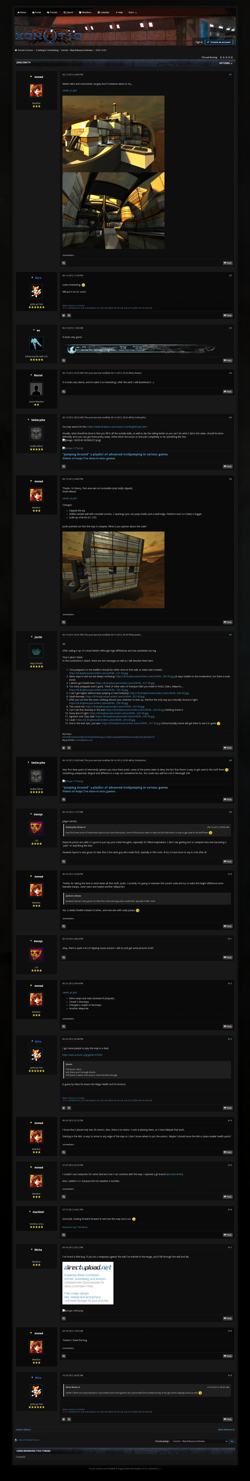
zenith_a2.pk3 (69, 498)
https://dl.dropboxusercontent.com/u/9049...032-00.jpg (115, 696)
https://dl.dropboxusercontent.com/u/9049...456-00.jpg (145, 676)
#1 (230, 74)
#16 (230, 1209)
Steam (64, 306)
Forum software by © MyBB (102, 1469)
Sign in (199, 42)
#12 (230, 983)
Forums (53, 12)
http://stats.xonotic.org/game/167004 (82, 1055)
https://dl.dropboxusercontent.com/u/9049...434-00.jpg (135, 709)
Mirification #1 (75, 308)
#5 (123, 308)
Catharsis (110, 737)
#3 (102, 308)
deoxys (38, 814)
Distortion (87, 737)
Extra (131, 12)
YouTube (81, 306)
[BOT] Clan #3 (114, 308)
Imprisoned (131, 737)
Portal (38, 12)
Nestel (38, 375)
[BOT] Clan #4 (138, 308)
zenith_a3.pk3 (69, 992)
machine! (38, 1212)
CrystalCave (75, 737)
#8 (147, 308)
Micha (38, 1249)
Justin (38, 637)
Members (86, 12)
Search (69, 12)
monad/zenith (174, 1174)
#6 (127, 308)
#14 (230, 1120)
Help (120, 12)
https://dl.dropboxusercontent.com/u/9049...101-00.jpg (131, 723)
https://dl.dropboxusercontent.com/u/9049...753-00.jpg (98, 690)
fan (79, 1181)
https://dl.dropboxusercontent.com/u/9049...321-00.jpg (98, 673)
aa (38, 330)
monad (39, 77)
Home (23, 12)
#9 (151, 308)
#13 (230, 1039)
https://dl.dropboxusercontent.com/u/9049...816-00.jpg (105, 720)
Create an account (220, 42)
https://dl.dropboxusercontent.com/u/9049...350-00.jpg (115, 706)
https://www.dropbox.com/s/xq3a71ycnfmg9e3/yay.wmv (117, 426)
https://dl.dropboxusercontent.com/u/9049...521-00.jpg (125, 683)
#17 (230, 1247)
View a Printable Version (29, 1440)
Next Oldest (24, 1429)
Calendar (104, 12)
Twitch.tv (72, 306)
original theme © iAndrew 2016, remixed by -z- (139, 1469)
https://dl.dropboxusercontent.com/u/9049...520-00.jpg (119, 713)
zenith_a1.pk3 (69, 90)
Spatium (120, 737)
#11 (230, 939)
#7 (130, 308)
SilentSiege (98, 737)
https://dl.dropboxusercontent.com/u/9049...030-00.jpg (125, 716)
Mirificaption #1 (92, 308)
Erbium (65, 737)
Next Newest (225, 1429)
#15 (230, 1165)
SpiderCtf (149, 737)
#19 (230, 1375)
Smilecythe (38, 420)
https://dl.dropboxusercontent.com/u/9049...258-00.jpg (98, 703)
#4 (106, 308)
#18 (230, 1331)
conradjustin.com (84, 740)
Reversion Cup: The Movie (75, 1227)
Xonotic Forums (25, 50)
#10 (230, 874)
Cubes (141, 737)
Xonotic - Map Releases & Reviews (77, 50)
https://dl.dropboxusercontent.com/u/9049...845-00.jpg (159, 693)
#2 (230, 275)
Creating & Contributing (47, 50)
